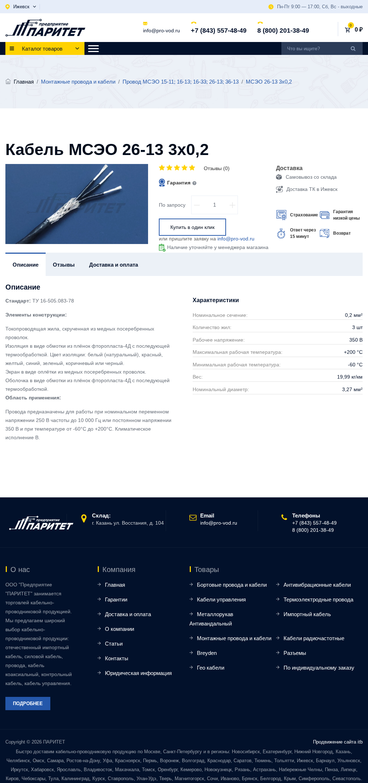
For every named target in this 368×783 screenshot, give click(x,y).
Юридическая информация (138, 673)
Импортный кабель (307, 614)
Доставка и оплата (128, 614)
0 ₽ (359, 30)
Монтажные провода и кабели (234, 638)
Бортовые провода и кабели (232, 585)
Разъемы (295, 653)
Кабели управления (221, 599)
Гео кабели (210, 668)
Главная (24, 82)
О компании (119, 629)
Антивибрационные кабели (317, 585)
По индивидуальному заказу (319, 668)
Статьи (114, 644)
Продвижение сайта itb (338, 742)
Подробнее (28, 703)
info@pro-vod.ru (161, 30)
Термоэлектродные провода (318, 599)
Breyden (207, 653)
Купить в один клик (192, 227)
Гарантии (116, 599)
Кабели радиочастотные (314, 638)
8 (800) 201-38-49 (283, 30)
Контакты (116, 658)
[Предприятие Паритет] (45, 28)
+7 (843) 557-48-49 (219, 30)
